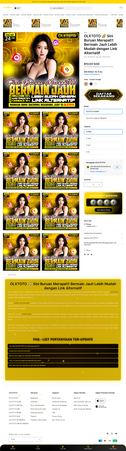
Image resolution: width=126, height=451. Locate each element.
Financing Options (37, 412)
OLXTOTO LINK (14, 409)
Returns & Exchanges (59, 405)
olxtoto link (37, 15)
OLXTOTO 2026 (14, 416)
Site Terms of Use (58, 420)
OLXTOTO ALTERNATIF (17, 420)
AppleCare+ (35, 398)
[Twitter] (88, 254)
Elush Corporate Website (82, 409)
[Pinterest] (92, 254)
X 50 (87, 152)
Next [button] (122, 2)
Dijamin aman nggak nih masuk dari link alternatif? (24, 355)
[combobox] (70, 8)
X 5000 (88, 132)
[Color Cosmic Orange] (86, 84)
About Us (77, 398)
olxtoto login (15, 15)
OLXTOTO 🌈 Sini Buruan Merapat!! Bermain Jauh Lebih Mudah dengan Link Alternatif (63, 1)
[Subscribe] (39, 439)
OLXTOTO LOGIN (15, 402)
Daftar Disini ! (90, 1)
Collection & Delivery (59, 402)
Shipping (96, 66)
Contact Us (56, 409)
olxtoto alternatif (101, 15)
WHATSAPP (88, 449)
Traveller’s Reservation (39, 420)
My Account (56, 398)
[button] (5, 15)
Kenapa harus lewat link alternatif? (19, 351)
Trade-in (33, 416)
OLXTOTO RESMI (92, 111)
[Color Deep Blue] (91, 84)
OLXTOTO (114, 292)
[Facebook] (85, 254)
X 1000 (88, 138)
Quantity (87, 180)
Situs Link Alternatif (37, 405)
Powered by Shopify (111, 444)
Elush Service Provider (38, 409)
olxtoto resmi (59, 15)
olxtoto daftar (26, 15)
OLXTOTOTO (13, 398)
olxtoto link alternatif (85, 15)
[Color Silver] (95, 84)
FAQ (53, 412)
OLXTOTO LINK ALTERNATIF (96, 118)
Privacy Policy (57, 416)
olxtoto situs (71, 15)
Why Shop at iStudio (81, 405)
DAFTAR (63, 449)
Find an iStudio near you (82, 402)
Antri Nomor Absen (103, 210)
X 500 (88, 145)
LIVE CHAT (113, 449)
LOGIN (38, 449)
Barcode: (99, 57)
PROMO (12, 449)
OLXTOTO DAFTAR (15, 405)
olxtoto (5, 15)
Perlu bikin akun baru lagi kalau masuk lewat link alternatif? (27, 365)
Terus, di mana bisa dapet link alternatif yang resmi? (25, 360)
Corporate (34, 402)
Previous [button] (4, 2)
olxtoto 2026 (48, 15)
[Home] (7, 7)
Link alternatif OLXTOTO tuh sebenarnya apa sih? (24, 346)
